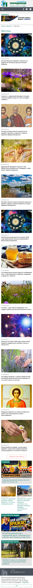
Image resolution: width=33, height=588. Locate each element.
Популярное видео (10, 515)
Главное (5, 462)
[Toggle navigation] (2, 9)
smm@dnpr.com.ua (19, 572)
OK (16, 586)
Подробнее (25, 582)
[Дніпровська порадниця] (5, 572)
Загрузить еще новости (16, 456)
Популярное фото (10, 542)
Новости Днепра (6, 26)
